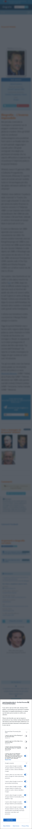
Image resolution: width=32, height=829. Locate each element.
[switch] (25, 736)
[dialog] (16, 764)
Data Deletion (6, 826)
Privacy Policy (25, 826)
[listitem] (16, 732)
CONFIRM (10, 820)
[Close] (28, 702)
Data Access (16, 826)
